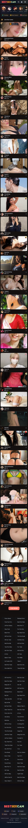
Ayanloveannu (8, 388)
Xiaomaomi (7, 447)
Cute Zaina (7, 310)
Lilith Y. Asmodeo (8, 583)
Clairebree (7, 116)
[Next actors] (26, 8)
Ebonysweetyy (8, 271)
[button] (13, 24)
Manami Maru (7, 77)
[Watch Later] (21, 1)
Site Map (11, 820)
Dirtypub (6, 155)
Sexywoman (7, 505)
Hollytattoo (7, 135)
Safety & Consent (5, 818)
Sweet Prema (7, 330)
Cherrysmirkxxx (8, 213)
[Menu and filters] (25, 1)
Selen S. (6, 174)
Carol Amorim (8, 486)
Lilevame (6, 408)
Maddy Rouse (7, 96)
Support (17, 820)
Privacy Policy (24, 818)
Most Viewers (15, 15)
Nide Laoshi (7, 233)
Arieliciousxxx (8, 602)
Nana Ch (6, 369)
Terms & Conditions (14, 818)
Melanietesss (8, 563)
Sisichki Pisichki (8, 544)
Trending (6, 15)
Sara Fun (6, 252)
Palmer (6, 57)
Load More (14, 608)
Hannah (6, 427)
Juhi (5, 349)
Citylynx (6, 291)
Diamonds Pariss (8, 38)
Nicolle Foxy (7, 524)
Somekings (7, 194)
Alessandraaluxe (8, 466)
